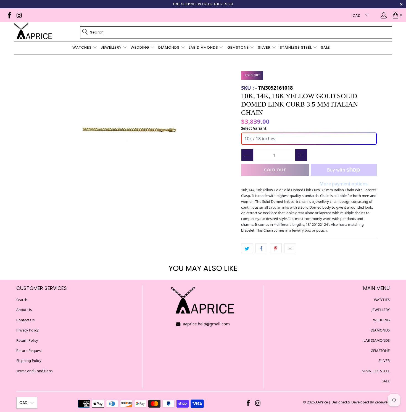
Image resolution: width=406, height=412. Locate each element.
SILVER (384, 360)
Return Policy (27, 340)
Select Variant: (254, 128)
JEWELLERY (380, 309)
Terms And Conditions (34, 370)
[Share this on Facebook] (261, 248)
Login (384, 15)
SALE (386, 381)
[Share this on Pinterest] (276, 248)
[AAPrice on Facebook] (9, 15)
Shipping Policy (28, 360)
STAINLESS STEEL (376, 370)
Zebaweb (382, 402)
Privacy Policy (27, 330)
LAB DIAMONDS (376, 340)
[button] (84, 48)
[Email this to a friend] (290, 248)
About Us (24, 309)
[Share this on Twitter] (247, 248)
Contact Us (25, 319)
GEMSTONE (380, 350)
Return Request (29, 350)
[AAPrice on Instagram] (18, 15)
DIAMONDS (380, 330)
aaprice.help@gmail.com (206, 324)
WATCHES (382, 299)
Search (21, 299)
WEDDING (381, 319)
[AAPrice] (33, 31)
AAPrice (321, 402)
